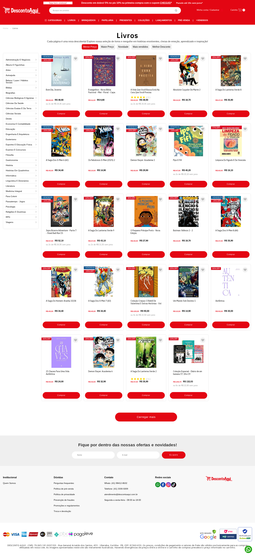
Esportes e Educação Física (19, 145)
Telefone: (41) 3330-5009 (116, 489)
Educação (10, 129)
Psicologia (10, 207)
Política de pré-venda (64, 489)
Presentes (126, 20)
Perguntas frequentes (64, 483)
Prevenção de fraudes (64, 500)
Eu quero (173, 455)
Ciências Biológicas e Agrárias (20, 98)
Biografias (10, 93)
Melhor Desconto (161, 47)
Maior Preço (107, 47)
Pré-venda (184, 20)
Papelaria (107, 20)
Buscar (176, 10)
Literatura (10, 186)
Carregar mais (146, 417)
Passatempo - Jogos (15, 201)
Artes (8, 70)
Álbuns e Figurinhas (15, 65)
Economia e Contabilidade (18, 124)
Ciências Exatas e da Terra (18, 108)
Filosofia (10, 155)
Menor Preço (90, 47)
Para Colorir (11, 196)
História (9, 165)
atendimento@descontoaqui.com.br (121, 494)
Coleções (143, 20)
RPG (8, 217)
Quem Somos (9, 483)
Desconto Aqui (5, 28)
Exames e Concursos (16, 150)
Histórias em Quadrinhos (17, 170)
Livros (71, 20)
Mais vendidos (140, 47)
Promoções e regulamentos (67, 505)
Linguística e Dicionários (17, 181)
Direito (9, 119)
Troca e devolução (62, 511)
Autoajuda (10, 75)
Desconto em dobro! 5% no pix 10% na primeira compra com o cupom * (126, 3)
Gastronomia (12, 160)
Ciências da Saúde (15, 103)
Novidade (123, 47)
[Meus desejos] (75, 58)
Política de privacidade (64, 494)
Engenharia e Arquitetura (17, 134)
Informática (11, 176)
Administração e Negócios (18, 60)
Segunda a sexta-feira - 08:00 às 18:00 (122, 500)
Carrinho (234, 10)
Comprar (61, 114)
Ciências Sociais (13, 114)
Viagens (9, 222)
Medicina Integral (14, 191)
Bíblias (9, 88)
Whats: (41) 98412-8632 (115, 483)
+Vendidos (202, 20)
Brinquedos (88, 20)
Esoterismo (11, 139)
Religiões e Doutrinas (16, 212)
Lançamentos (164, 20)
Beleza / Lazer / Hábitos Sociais (17, 81)
